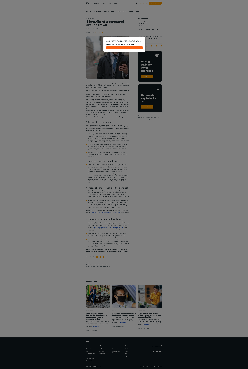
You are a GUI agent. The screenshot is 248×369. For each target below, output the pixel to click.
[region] (124, 44)
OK (124, 47)
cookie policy (132, 44)
